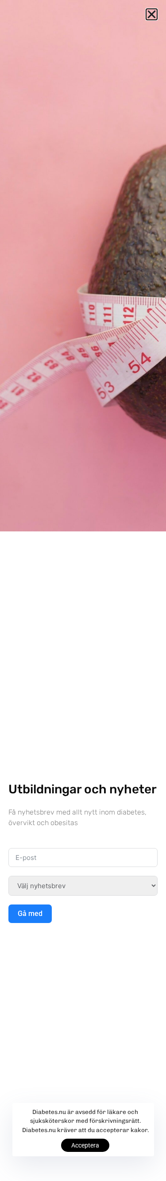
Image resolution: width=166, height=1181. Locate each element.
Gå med (30, 913)
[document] (83, 590)
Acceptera (85, 1145)
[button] (151, 14)
